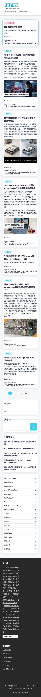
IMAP (19, 271)
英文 (5, 412)
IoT (8, 243)
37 (26, 393)
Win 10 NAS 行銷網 (9, 669)
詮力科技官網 (7, 650)
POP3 (23, 271)
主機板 (6, 514)
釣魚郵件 (33, 106)
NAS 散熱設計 (25, 172)
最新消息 (8, 51)
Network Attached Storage (22, 384)
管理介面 (18, 385)
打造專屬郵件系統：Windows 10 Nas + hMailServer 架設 (17, 461)
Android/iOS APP (10, 478)
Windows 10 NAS (14, 244)
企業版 (20, 244)
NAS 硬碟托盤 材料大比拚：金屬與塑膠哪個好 (19, 448)
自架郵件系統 (11, 272)
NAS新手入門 (10, 23)
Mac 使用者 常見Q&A (11, 490)
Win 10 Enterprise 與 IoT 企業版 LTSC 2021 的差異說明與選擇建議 (20, 454)
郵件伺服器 (17, 272)
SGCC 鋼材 (10, 173)
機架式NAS (8, 537)
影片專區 (7, 521)
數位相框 (19, 346)
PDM (13, 506)
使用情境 (7, 518)
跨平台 (22, 385)
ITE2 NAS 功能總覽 (13, 27)
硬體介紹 (8, 114)
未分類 (6, 529)
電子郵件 (23, 272)
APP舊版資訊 (8, 486)
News (6, 502)
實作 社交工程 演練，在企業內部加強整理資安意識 (20, 443)
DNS (9, 271)
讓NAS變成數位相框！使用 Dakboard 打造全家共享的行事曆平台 (19, 287)
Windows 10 (22, 43)
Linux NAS (10, 384)
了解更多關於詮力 (10, 636)
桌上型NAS (8, 533)
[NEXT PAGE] (31, 393)
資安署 (28, 106)
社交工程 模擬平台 (17, 106)
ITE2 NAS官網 (7, 657)
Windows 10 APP (31, 43)
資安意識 (24, 106)
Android (9, 42)
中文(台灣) (7, 404)
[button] (31, 393)
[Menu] (37, 7)
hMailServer (14, 271)
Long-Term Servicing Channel (18, 243)
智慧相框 (24, 346)
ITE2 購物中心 (7, 661)
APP (14, 42)
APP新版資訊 (8, 482)
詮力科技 (25, 244)
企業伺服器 (12, 385)
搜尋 (6, 419)
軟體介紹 (8, 181)
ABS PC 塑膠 (11, 172)
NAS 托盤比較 (18, 172)
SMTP (27, 271)
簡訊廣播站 (6, 654)
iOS (17, 42)
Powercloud (15, 43)
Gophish (10, 106)
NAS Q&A (7, 494)
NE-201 (20, 42)
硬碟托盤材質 (17, 173)
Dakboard (10, 346)
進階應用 (8, 252)
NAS (15, 346)
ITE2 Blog (6, 665)
